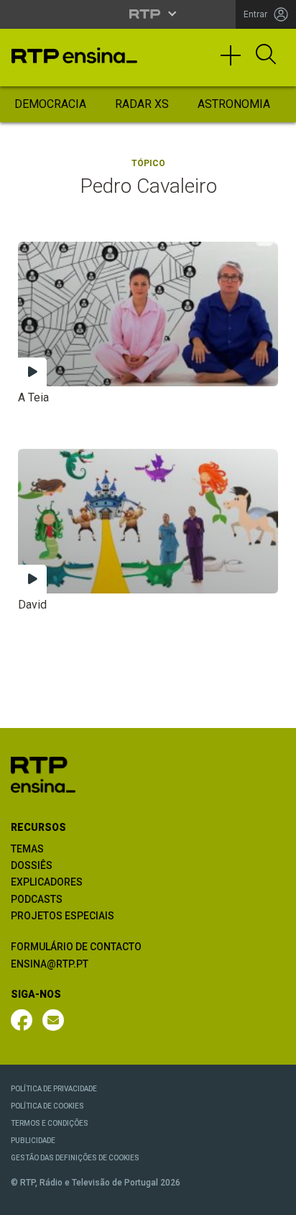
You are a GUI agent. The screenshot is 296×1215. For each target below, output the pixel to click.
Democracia (50, 104)
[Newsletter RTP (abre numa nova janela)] (53, 1020)
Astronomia (234, 104)
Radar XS (142, 104)
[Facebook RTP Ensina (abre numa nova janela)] (21, 1020)
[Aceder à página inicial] (74, 55)
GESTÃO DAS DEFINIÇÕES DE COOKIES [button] (75, 1158)
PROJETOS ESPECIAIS (62, 916)
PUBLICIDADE (33, 1141)
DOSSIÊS (31, 865)
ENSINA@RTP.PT (49, 964)
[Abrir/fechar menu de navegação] (235, 62)
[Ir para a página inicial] (43, 774)
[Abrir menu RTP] (148, 13)
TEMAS (27, 849)
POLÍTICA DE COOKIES (47, 1106)
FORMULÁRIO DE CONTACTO (76, 946)
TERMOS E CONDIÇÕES (49, 1123)
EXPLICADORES (47, 882)
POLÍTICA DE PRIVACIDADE (54, 1089)
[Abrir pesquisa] (266, 55)
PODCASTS (37, 899)
